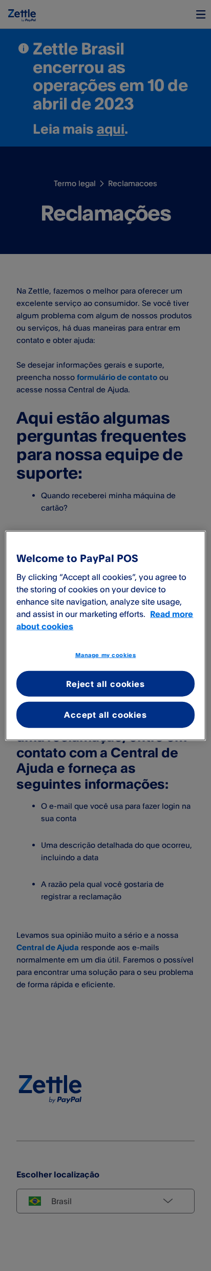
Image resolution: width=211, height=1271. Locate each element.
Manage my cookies (105, 655)
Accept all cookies (105, 715)
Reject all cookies (105, 684)
